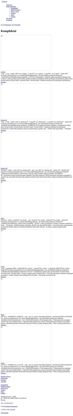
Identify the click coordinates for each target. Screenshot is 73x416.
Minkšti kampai (15, 10)
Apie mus (9, 5)
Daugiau (3, 82)
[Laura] (26, 361)
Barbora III (4, 168)
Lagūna (3, 72)
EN (13, 25)
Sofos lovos (4, 388)
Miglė (2, 315)
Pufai (12, 15)
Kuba (2, 218)
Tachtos (13, 13)
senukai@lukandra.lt (11, 406)
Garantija (3, 381)
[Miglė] (26, 313)
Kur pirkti (9, 18)
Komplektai (14, 8)
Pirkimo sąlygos (5, 376)
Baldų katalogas (11, 6)
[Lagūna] (26, 70)
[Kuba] (26, 216)
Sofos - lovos (15, 11)
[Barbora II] (26, 118)
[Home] (4, 1)
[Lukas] (26, 265)
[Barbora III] (26, 167)
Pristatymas (4, 378)
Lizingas (3, 380)
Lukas (2, 266)
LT (2, 25)
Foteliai (13, 16)
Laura (2, 363)
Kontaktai (9, 20)
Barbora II (4, 120)
